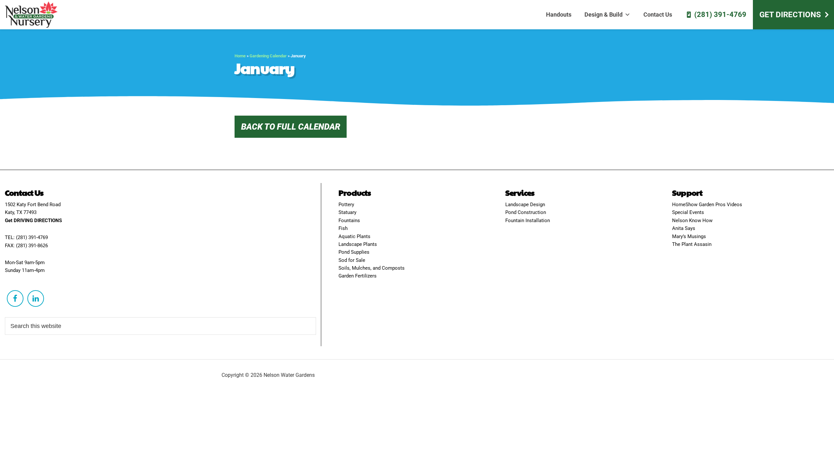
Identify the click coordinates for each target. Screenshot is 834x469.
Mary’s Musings (689, 236)
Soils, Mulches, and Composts (371, 268)
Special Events (688, 212)
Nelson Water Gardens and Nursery (34, 14)
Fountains (349, 220)
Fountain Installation (527, 220)
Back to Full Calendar (290, 127)
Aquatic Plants (354, 236)
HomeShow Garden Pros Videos (707, 204)
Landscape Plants (357, 244)
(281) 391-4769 (720, 14)
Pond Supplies (353, 252)
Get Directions (790, 14)
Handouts (558, 14)
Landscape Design (525, 204)
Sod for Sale (351, 260)
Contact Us (657, 14)
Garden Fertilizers (357, 276)
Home (240, 55)
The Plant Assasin (692, 244)
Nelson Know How (692, 220)
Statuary (347, 212)
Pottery (346, 204)
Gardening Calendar (268, 55)
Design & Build (603, 14)
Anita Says (683, 228)
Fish (343, 228)
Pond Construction (525, 212)
